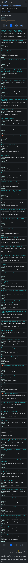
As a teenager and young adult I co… (10, 445)
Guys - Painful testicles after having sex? (13, 80)
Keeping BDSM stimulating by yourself (12, 246)
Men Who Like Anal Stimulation (10, 429)
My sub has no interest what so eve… (10, 140)
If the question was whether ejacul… (10, 177)
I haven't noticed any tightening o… (10, 186)
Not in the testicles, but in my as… (9, 85)
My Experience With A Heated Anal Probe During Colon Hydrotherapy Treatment (13, 516)
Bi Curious (4, 384)
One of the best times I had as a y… (9, 372)
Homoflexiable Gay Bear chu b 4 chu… (10, 476)
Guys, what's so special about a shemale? (13, 255)
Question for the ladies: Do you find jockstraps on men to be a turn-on (11, 31)
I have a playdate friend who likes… (9, 105)
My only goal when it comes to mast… (10, 335)
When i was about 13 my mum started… (11, 317)
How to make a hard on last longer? (11, 339)
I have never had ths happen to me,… (10, 123)
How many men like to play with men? (14, 136)
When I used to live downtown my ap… (10, 224)
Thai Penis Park (5, 89)
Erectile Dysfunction (7, 480)
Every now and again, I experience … (10, 416)
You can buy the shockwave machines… (11, 46)
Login (11, 2)
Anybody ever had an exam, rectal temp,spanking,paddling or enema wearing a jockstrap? (14, 99)
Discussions (5, 5)
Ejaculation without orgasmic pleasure (12, 348)
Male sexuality (18, 5)
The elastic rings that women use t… (10, 425)
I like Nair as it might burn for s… (9, 380)
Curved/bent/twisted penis (9, 273)
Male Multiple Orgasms (8, 109)
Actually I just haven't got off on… (9, 494)
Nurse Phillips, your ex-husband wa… (10, 151)
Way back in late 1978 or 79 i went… (10, 352)
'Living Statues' (5, 282)
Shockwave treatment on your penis (12, 40)
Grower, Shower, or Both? (8, 498)
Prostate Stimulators (7, 534)
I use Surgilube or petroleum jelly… (9, 197)
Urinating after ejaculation (9, 411)
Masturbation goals (7, 330)
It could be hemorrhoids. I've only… (10, 269)
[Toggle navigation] (2, 2)
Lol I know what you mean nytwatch (10, 169)
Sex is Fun (12, 5)
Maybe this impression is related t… (10, 455)
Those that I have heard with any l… (10, 66)
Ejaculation (4, 173)
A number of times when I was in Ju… (10, 326)
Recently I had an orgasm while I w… (10, 214)
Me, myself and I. (5, 361)
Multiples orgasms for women (10, 526)
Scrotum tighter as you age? (9, 181)
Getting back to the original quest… (10, 55)
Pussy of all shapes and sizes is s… (9, 407)
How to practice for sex (8, 228)
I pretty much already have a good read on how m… (14, 36)
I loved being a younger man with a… (10, 242)
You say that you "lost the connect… (10, 251)
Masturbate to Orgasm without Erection (13, 209)
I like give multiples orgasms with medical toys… (13, 530)
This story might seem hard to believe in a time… (13, 286)
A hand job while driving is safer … (9, 307)
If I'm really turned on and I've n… (9, 114)
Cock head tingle (6, 50)
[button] (21, 25)
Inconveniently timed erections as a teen (13, 321)
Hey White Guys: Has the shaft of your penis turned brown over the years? (12, 70)
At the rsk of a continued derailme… (10, 260)
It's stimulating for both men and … (10, 205)
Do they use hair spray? (7, 132)
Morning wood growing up (9, 144)
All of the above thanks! (7, 435)
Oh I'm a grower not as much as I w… (10, 503)
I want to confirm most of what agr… (10, 233)
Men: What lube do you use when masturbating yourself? (11, 191)
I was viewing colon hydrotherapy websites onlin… (13, 522)
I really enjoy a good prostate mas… (10, 539)
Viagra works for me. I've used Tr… (9, 511)
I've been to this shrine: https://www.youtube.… (13, 93)
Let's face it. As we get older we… (9, 389)
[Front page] (1, 5)
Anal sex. (3, 264)
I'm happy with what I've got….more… (10, 297)
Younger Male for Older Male (9, 237)
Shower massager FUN (8, 200)
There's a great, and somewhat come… (10, 160)
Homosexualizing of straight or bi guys (12, 489)
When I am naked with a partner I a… (10, 344)
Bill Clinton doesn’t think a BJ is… (9, 398)
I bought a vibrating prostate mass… (10, 466)
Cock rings (4, 420)
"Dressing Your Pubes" (7, 127)
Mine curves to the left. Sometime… (10, 278)
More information (6, 11)
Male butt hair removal (8, 376)
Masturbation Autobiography (10, 356)
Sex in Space (5, 155)
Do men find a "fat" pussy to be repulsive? (13, 402)
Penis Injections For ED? (8, 506)
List (3, 18)
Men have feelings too (7, 118)
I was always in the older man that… (10, 485)
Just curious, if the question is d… (9, 76)
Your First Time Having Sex (11, 393)
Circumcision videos (7, 164)
